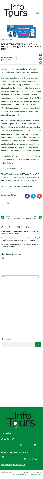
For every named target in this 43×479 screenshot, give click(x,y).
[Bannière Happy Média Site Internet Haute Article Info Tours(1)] (21, 208)
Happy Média (24, 474)
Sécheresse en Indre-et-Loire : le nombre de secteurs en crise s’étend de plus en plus (20, 245)
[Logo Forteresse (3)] (21, 264)
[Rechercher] (38, 344)
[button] (40, 55)
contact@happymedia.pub (13, 464)
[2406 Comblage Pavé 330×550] (20, 305)
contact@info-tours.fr (11, 433)
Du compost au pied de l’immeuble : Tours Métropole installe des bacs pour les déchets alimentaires (21, 239)
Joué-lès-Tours (6, 40)
